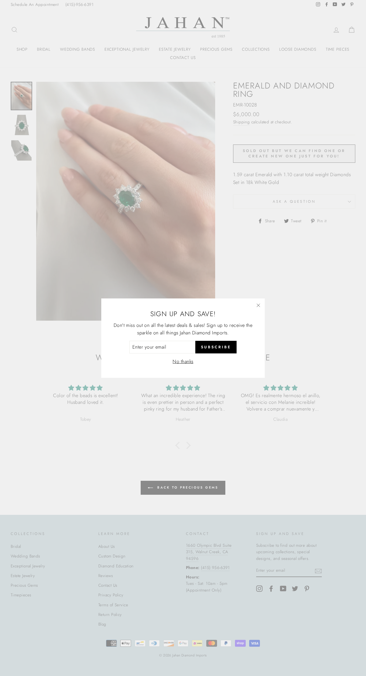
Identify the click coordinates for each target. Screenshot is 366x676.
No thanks (183, 361)
